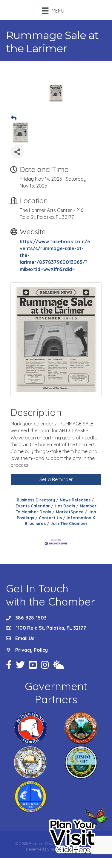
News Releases (75, 499)
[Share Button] (17, 151)
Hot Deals (65, 505)
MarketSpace (70, 511)
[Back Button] (13, 118)
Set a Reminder (56, 479)
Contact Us (50, 517)
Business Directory (36, 499)
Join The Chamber (69, 523)
